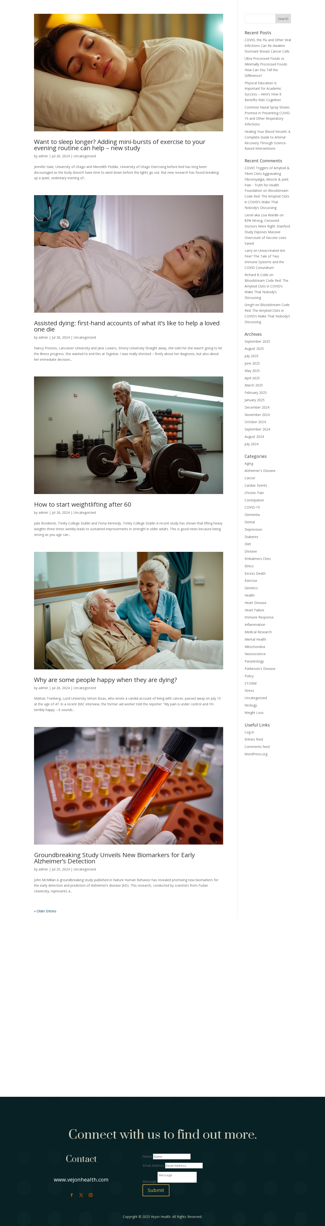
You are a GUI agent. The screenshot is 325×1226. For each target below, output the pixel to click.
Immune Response (259, 617)
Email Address (153, 1165)
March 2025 (254, 385)
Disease (251, 551)
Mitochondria (255, 646)
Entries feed (254, 739)
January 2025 (255, 400)
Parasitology (254, 661)
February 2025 (256, 392)
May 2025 (252, 370)
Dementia (252, 514)
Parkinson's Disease (260, 668)
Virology (251, 705)
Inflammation (255, 624)
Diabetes (251, 536)
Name (147, 1156)
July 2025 (251, 356)
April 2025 (252, 378)
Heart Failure (254, 610)
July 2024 (251, 444)
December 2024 (257, 407)
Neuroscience (255, 654)
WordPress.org (256, 754)
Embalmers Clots (258, 558)
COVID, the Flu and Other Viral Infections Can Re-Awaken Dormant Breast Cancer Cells (268, 46)
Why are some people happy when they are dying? (105, 679)
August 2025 (254, 348)
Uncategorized (85, 156)
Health (250, 595)
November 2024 (257, 414)
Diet (248, 544)
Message (150, 1181)
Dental (250, 522)
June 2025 (252, 363)
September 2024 (257, 429)
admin (43, 156)
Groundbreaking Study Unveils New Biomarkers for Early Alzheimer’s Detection (114, 857)
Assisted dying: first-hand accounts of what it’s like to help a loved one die (127, 326)
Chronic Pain (254, 492)
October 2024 (255, 422)
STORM (250, 683)
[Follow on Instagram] (90, 1195)
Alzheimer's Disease (260, 470)
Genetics (251, 588)
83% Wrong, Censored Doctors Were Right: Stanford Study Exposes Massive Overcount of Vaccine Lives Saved (267, 231)
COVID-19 (252, 507)
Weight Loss (254, 712)
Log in (249, 732)
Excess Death (255, 573)
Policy (249, 676)
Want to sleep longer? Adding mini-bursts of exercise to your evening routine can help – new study (119, 144)
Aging (249, 463)
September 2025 (257, 341)
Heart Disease (255, 602)
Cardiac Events (256, 485)
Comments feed (257, 746)
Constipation (254, 500)
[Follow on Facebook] (71, 1195)
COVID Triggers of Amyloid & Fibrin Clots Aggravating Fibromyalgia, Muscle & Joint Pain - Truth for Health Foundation (267, 179)
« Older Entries (45, 911)
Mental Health (255, 639)
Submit (156, 1190)
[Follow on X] (81, 1195)
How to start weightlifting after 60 (82, 504)
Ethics (249, 566)
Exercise (251, 580)
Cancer (250, 478)
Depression (253, 529)
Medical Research (258, 632)
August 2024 (254, 436)
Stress (249, 690)
